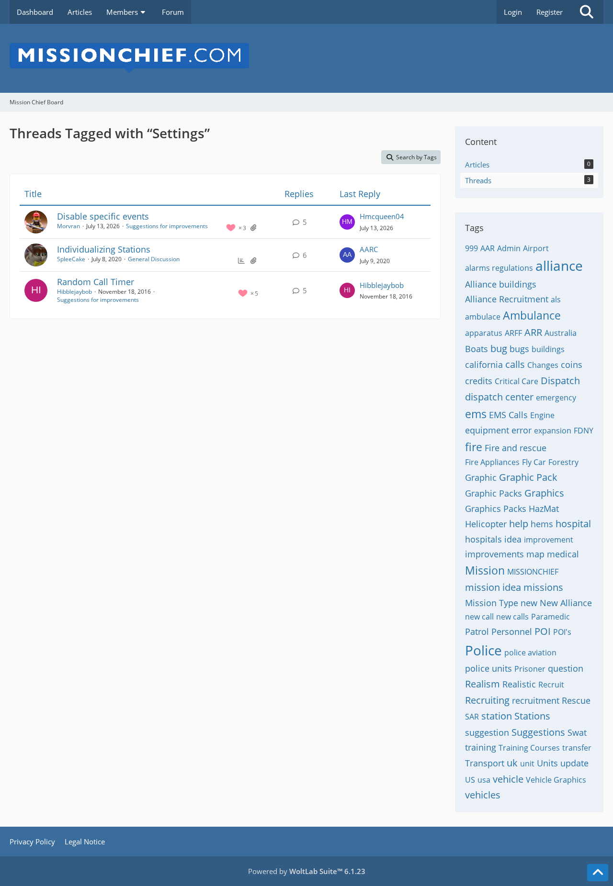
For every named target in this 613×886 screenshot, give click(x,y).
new (529, 603)
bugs (519, 348)
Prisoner (529, 669)
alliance (559, 265)
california (484, 364)
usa (483, 780)
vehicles (482, 794)
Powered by (306, 871)
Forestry (563, 462)
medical (563, 554)
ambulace (482, 316)
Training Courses (529, 747)
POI (542, 631)
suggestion (487, 732)
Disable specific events (103, 216)
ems (476, 413)
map (535, 554)
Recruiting (487, 700)
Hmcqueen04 (382, 216)
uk (512, 762)
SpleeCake (71, 259)
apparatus (483, 333)
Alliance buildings (500, 284)
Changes (542, 365)
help (518, 523)
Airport (536, 248)
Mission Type (491, 603)
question (565, 668)
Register (549, 12)
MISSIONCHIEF (532, 571)
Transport (484, 763)
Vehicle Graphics (556, 780)
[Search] (586, 12)
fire (473, 446)
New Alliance (566, 603)
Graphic (481, 477)
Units (547, 763)
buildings (548, 349)
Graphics (544, 493)
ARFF (513, 333)
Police (483, 650)
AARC (369, 249)
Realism (482, 683)
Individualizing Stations (103, 249)
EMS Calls (508, 415)
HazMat (544, 508)
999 (471, 248)
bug (498, 348)
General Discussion (154, 259)
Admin (509, 248)
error (521, 430)
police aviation (530, 652)
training (480, 747)
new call (479, 616)
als (556, 299)
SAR (472, 716)
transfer (576, 747)
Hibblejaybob (74, 292)
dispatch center (499, 396)
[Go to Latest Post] (347, 222)
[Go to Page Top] (597, 872)
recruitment (535, 700)
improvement (548, 539)
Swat (577, 732)
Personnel (511, 631)
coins (571, 364)
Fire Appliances (492, 462)
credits (478, 381)
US (470, 780)
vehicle (508, 779)
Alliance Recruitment (506, 299)
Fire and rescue (515, 448)
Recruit (551, 684)
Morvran (68, 226)
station (496, 715)
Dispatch (560, 380)
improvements (494, 554)
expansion (552, 430)
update (574, 763)
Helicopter (486, 524)
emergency (556, 397)
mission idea (493, 587)
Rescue (576, 700)
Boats (476, 348)
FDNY (583, 430)
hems (542, 524)
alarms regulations (499, 268)
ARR (533, 332)
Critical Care (516, 381)
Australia (561, 333)
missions (543, 587)
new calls (512, 616)
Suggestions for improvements (167, 226)
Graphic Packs (493, 493)
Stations (532, 715)
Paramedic (550, 616)
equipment (487, 430)
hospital (573, 523)
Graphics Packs (495, 508)
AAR (487, 248)
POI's (562, 632)
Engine (542, 415)
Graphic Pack (528, 477)
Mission (485, 570)
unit (527, 763)
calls (515, 364)
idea (513, 539)
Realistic (519, 684)
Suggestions (538, 732)
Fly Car (534, 462)
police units (488, 668)
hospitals (483, 539)
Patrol (477, 631)
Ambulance (532, 315)
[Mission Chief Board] (306, 58)
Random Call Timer (95, 282)
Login (513, 12)
